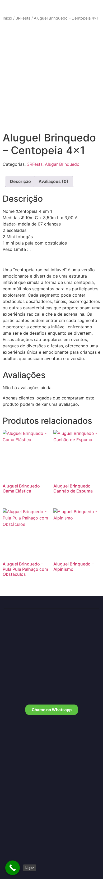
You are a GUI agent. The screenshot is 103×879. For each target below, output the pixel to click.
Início (7, 18)
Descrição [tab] (20, 181)
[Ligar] (12, 867)
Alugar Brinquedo (62, 164)
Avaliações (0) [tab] (53, 181)
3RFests (23, 18)
